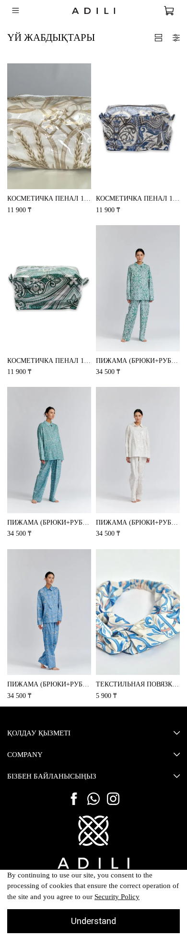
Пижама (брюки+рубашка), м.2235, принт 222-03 (49, 522)
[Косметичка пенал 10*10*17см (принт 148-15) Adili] (138, 126)
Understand (93, 921)
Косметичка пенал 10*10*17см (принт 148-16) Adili (49, 360)
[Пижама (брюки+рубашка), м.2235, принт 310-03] (49, 612)
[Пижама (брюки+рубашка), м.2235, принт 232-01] (138, 450)
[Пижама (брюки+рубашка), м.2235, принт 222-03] (49, 450)
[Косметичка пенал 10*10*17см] (49, 126)
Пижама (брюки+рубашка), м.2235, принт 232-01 (138, 522)
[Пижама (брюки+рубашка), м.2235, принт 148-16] (138, 288)
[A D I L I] (93, 842)
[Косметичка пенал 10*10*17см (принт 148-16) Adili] (49, 288)
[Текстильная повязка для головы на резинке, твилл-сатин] (138, 612)
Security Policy (117, 897)
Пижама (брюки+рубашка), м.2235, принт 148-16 (138, 360)
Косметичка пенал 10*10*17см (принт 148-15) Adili (138, 198)
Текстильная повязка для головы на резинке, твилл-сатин (138, 684)
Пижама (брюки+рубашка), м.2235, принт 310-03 (49, 684)
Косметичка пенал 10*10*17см (49, 198)
